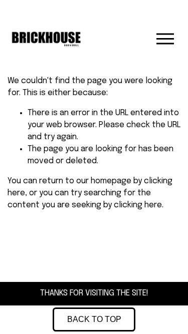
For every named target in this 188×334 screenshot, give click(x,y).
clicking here (138, 205)
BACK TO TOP (94, 319)
